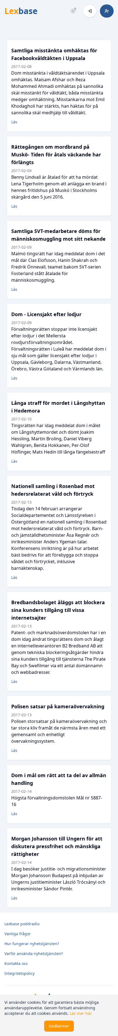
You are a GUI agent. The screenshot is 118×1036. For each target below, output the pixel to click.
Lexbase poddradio (22, 923)
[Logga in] (90, 11)
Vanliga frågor (17, 933)
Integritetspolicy (19, 973)
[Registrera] (107, 11)
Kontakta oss (16, 963)
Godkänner (59, 1026)
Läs (14, 121)
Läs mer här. (81, 1013)
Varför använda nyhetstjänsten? (33, 953)
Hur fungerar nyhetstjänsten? (31, 943)
